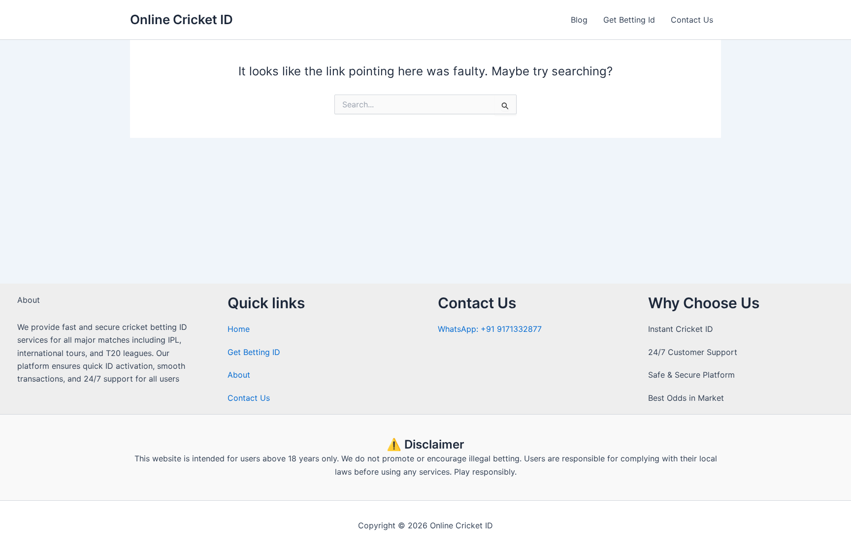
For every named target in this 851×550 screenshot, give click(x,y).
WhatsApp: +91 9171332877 (490, 329)
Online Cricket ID (181, 19)
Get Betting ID (254, 352)
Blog (579, 20)
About (239, 375)
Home (239, 329)
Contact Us (692, 20)
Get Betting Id (629, 20)
